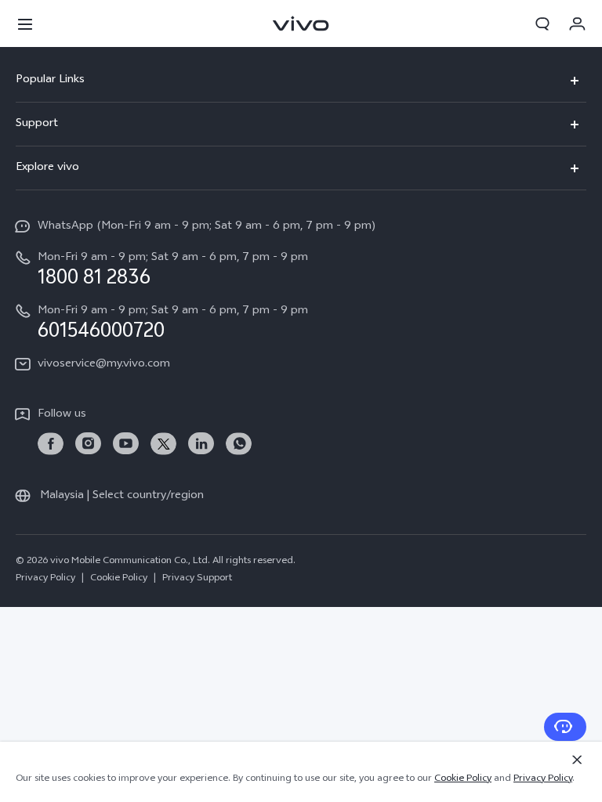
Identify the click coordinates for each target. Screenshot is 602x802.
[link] (50, 443)
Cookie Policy (118, 579)
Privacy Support (197, 579)
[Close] (577, 759)
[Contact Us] (565, 727)
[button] (25, 23)
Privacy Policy (45, 579)
